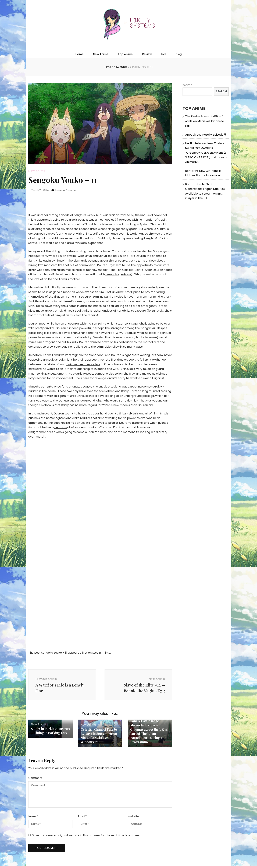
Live (163, 54)
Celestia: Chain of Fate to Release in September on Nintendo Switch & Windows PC (99, 735)
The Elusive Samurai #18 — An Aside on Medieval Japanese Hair (205, 121)
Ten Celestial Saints (129, 270)
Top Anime (125, 54)
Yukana (126, 274)
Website (133, 816)
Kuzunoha (112, 274)
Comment (35, 778)
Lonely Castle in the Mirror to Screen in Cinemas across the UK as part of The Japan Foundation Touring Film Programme (149, 731)
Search (187, 85)
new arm (60, 427)
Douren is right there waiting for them (137, 355)
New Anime (100, 54)
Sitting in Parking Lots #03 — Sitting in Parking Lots (50, 731)
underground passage (139, 396)
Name (33, 816)
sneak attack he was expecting (120, 387)
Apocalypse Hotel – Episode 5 (205, 135)
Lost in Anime (101, 653)
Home (79, 54)
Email (82, 816)
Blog (179, 54)
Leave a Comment (66, 190)
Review (147, 54)
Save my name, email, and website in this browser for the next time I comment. (86, 835)
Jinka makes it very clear (83, 364)
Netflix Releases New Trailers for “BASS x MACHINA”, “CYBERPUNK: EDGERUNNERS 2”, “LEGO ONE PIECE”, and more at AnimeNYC (206, 152)
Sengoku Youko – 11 (54, 653)
